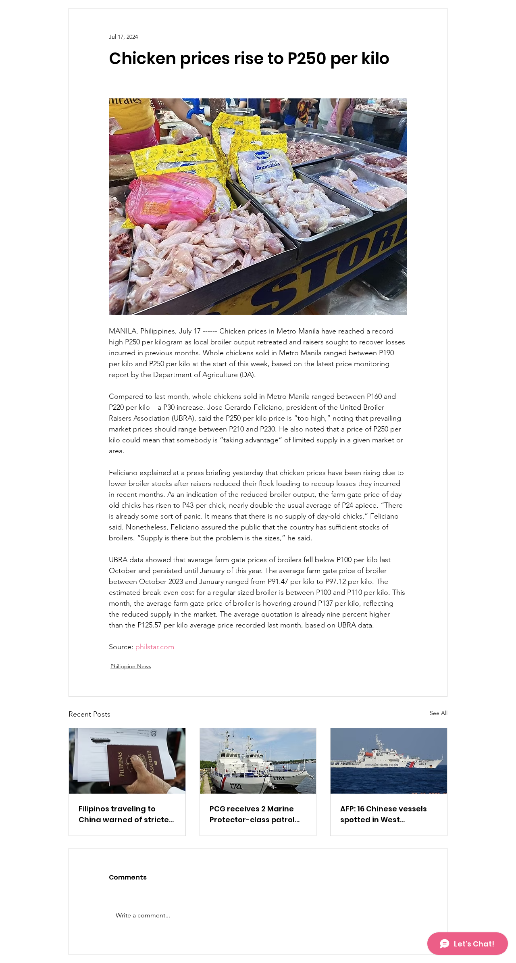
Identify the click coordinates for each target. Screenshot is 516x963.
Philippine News (130, 666)
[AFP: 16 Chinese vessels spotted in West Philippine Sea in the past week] (389, 761)
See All (438, 713)
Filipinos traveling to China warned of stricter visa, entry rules (125, 814)
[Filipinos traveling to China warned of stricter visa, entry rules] (127, 761)
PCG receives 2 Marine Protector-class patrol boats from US (252, 814)
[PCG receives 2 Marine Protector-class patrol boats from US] (258, 761)
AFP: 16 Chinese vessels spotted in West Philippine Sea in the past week (387, 814)
